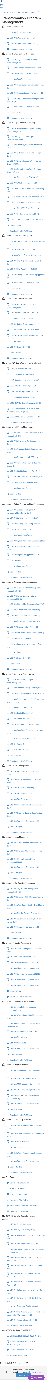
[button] (1, 2)
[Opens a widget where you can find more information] (36, 1378)
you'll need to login (33, 1372)
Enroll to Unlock (24, 1375)
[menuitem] (1, 5)
